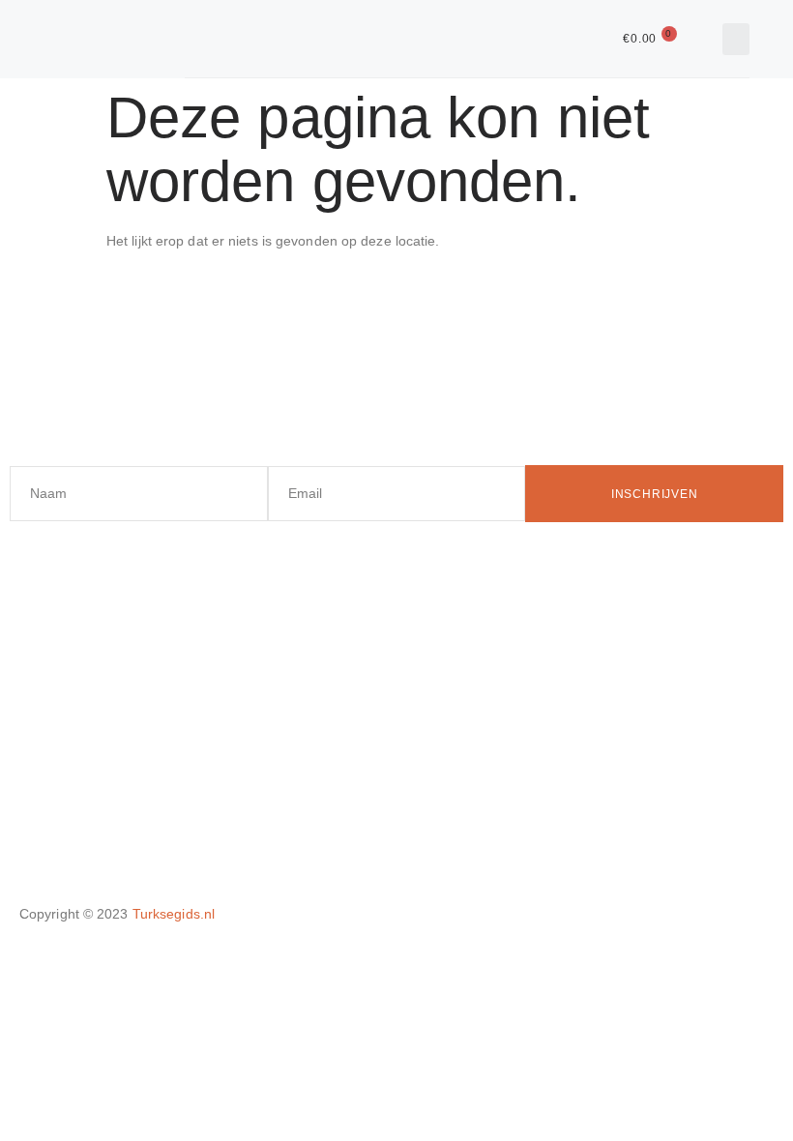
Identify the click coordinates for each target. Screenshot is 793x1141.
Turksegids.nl (173, 914)
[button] (735, 39)
